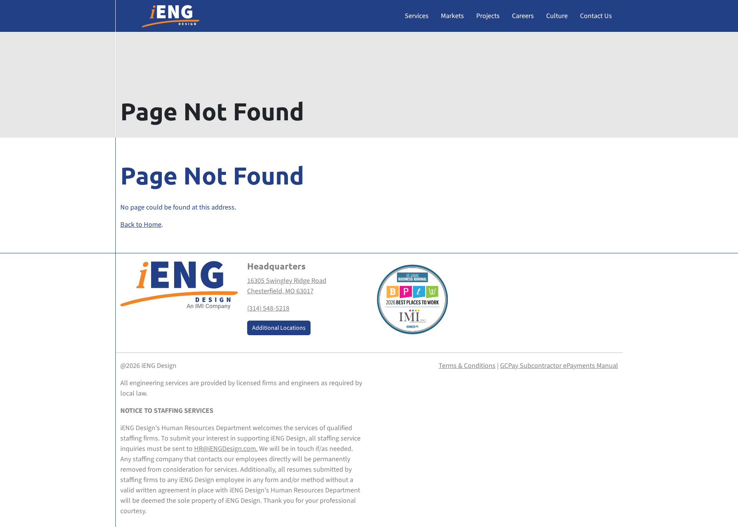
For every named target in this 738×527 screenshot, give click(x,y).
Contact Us (596, 16)
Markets (452, 16)
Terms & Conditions (467, 366)
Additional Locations (279, 328)
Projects (488, 16)
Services (417, 16)
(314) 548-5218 (268, 308)
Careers (523, 16)
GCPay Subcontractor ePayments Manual (559, 366)
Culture (557, 16)
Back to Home (140, 224)
